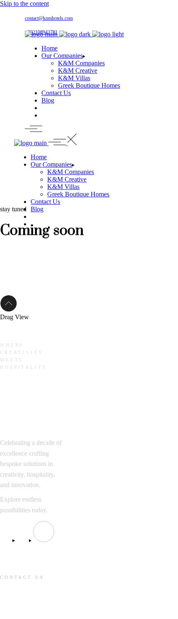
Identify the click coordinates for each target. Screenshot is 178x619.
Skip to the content (24, 3)
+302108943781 (21, 607)
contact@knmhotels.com (49, 18)
